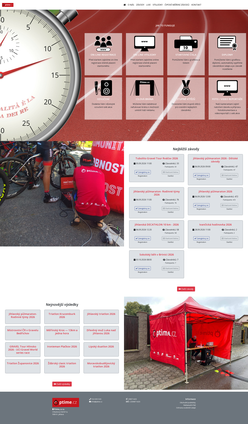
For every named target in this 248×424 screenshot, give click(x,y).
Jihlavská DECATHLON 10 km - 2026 (157, 224)
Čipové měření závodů (177, 4)
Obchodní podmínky (188, 402)
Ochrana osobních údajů (186, 408)
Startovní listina (171, 172)
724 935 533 (96, 399)
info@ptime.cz (96, 401)
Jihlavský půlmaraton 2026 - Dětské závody (215, 160)
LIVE (148, 4)
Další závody (187, 289)
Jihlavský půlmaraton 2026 (215, 191)
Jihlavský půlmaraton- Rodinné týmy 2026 (157, 193)
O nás (131, 4)
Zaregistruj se (144, 172)
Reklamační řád (190, 405)
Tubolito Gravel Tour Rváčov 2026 (156, 158)
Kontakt (196, 4)
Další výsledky (63, 384)
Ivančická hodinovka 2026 (215, 224)
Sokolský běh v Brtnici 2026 (157, 254)
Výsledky (158, 4)
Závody (140, 4)
